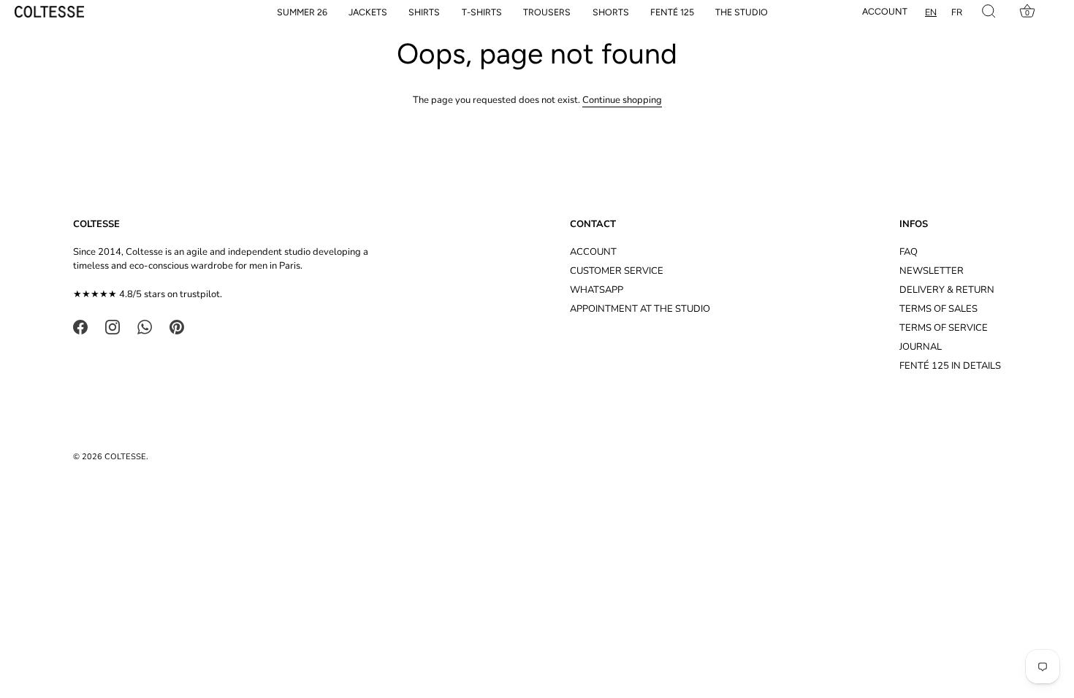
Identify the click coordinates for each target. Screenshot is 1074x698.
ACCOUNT (593, 251)
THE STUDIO (741, 12)
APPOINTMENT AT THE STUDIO (640, 308)
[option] (957, 12)
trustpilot (200, 294)
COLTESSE (125, 456)
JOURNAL (920, 346)
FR (956, 12)
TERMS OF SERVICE (943, 327)
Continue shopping (622, 100)
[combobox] (931, 12)
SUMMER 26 (302, 12)
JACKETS (368, 12)
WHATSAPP (596, 289)
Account (884, 11)
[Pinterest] (177, 326)
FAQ (908, 251)
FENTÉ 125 (672, 12)
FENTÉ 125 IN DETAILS (950, 365)
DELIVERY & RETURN (946, 289)
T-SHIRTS (482, 12)
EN (931, 12)
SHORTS (611, 12)
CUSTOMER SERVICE (616, 270)
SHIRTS (424, 12)
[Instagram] (112, 326)
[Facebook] (80, 326)
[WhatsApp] (144, 326)
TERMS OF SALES (938, 308)
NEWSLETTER (931, 270)
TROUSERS (547, 12)
